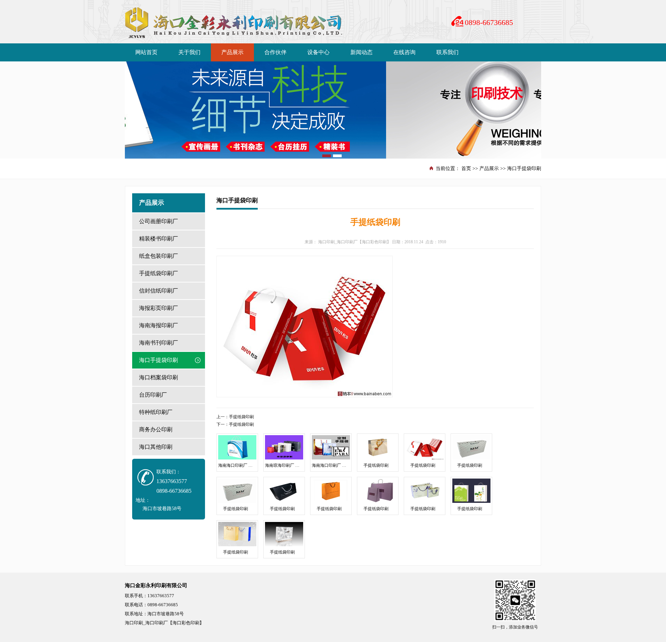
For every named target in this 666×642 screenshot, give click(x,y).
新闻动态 (361, 52)
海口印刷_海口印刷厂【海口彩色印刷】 (354, 241)
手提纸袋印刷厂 (158, 273)
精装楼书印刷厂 (158, 239)
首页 (466, 168)
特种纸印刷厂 (155, 412)
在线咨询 (404, 52)
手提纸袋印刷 (241, 416)
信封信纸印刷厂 (158, 291)
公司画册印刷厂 (158, 221)
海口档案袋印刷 (158, 377)
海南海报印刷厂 (158, 325)
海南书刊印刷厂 (158, 343)
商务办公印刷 (155, 429)
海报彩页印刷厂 (158, 308)
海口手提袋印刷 (524, 168)
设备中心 (318, 52)
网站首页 (146, 52)
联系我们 (447, 52)
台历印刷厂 (153, 395)
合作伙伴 (275, 52)
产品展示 (232, 52)
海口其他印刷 (155, 447)
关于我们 (189, 52)
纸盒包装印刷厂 (158, 256)
